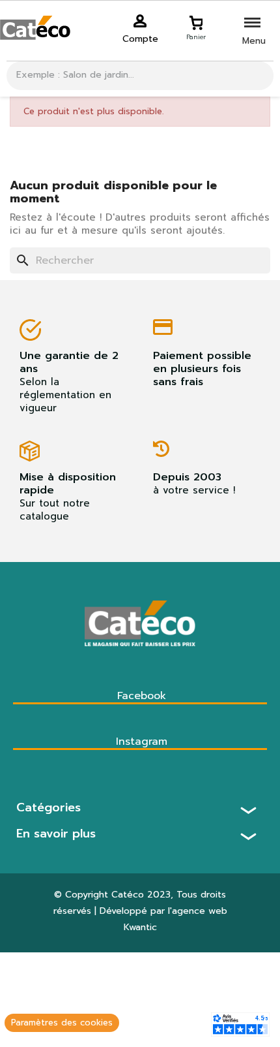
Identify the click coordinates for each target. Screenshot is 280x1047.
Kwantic (140, 927)
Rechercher (258, 75)
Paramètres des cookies (62, 1022)
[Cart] (196, 20)
